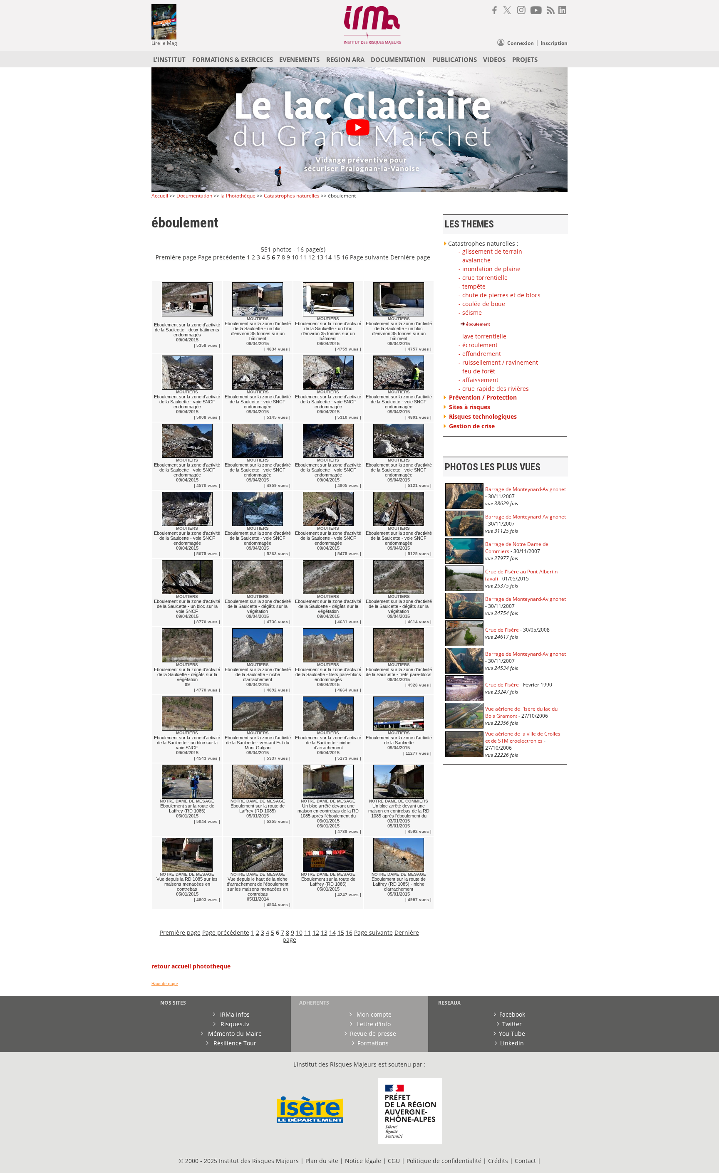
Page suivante (369, 257)
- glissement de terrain (490, 251)
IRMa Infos (234, 1014)
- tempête (472, 286)
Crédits (498, 1161)
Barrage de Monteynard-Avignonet (525, 489)
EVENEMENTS (299, 59)
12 (311, 257)
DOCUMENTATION (398, 59)
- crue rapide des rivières (494, 389)
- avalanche (475, 260)
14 (328, 257)
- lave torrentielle (482, 336)
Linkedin (512, 1043)
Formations (373, 1043)
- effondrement (480, 354)
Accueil (159, 195)
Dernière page (410, 257)
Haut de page (164, 983)
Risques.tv (234, 1024)
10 (295, 257)
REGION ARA (345, 59)
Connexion (520, 43)
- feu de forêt (477, 371)
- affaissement (478, 380)
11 (303, 257)
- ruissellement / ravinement (498, 362)
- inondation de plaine (490, 269)
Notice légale (363, 1161)
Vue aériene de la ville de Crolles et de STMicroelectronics (522, 737)
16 (345, 257)
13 (320, 257)
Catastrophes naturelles (292, 195)
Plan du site (321, 1161)
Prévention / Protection (483, 397)
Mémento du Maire (234, 1033)
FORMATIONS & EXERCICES (232, 59)
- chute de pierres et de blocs (499, 295)
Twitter (512, 1024)
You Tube (512, 1033)
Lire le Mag (164, 43)
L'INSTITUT (169, 59)
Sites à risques (469, 407)
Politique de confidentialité (444, 1161)
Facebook (512, 1014)
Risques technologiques (483, 416)
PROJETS (525, 59)
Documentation (194, 195)
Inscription (554, 43)
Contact (526, 1161)
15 (336, 257)
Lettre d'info (373, 1024)
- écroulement (478, 345)
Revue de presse (373, 1033)
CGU (394, 1161)
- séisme (470, 312)
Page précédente (221, 257)
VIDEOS (494, 59)
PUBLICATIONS (454, 59)
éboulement (477, 324)
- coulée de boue (482, 304)
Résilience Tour (234, 1043)
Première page (176, 257)
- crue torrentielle (483, 278)
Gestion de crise (472, 426)
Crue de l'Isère (502, 629)
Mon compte (373, 1014)
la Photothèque (239, 195)
